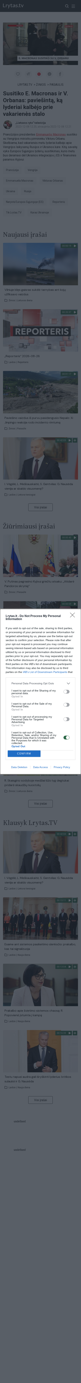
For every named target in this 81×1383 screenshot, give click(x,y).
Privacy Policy (62, 767)
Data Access (40, 767)
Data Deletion (19, 767)
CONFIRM (24, 753)
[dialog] (40, 691)
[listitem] (40, 683)
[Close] (73, 616)
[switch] (66, 692)
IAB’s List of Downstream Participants (45, 671)
